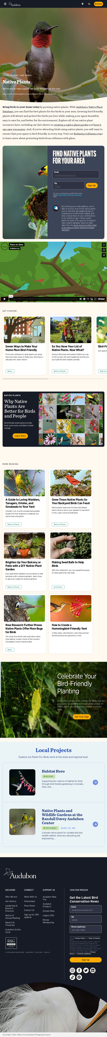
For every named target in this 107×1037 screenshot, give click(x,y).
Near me (82, 4)
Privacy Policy (62, 195)
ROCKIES (49, 777)
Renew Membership (48, 921)
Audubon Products (47, 905)
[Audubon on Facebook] (79, 970)
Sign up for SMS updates (31, 916)
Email (56, 172)
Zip (55, 183)
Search (89, 3)
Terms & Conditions (84, 954)
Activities (58, 587)
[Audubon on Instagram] (72, 970)
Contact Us (29, 910)
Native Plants (60, 371)
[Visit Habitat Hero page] (54, 782)
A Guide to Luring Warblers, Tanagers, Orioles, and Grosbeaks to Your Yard (24, 498)
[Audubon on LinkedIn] (93, 970)
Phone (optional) (78, 927)
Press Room (29, 906)
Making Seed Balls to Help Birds (71, 561)
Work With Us (30, 897)
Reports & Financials (10, 923)
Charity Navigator (11, 943)
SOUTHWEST (51, 828)
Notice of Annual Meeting (12, 916)
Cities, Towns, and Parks (17, 75)
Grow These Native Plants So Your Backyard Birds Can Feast (71, 498)
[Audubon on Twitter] (86, 970)
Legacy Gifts (48, 915)
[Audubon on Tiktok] (72, 977)
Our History (10, 901)
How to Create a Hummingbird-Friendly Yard (71, 624)
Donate (98, 4)
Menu (5, 4)
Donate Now (48, 911)
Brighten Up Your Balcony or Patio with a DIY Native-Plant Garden (24, 561)
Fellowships (29, 901)
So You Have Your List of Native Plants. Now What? (71, 345)
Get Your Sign (82, 717)
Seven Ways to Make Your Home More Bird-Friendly (24, 345)
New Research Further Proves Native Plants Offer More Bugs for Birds (24, 624)
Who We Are (11, 897)
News (10, 371)
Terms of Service (75, 195)
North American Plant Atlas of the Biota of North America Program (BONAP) (79, 227)
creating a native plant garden (71, 125)
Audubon (14, 4)
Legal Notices (29, 952)
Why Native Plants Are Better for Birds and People (53, 419)
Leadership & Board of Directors (11, 908)
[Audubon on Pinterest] (79, 977)
